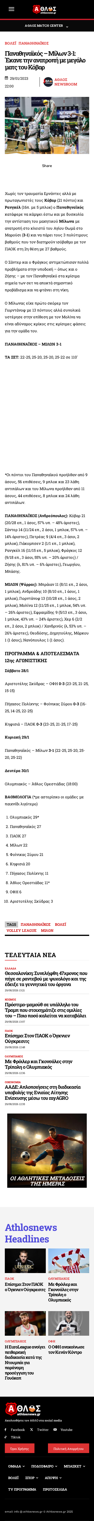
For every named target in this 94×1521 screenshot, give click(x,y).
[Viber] (47, 176)
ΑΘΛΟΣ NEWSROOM (65, 82)
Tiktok (15, 1437)
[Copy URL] (69, 176)
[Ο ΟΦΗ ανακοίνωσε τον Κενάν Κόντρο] (68, 1323)
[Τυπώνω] (80, 176)
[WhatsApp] (36, 176)
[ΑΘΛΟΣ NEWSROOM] (48, 82)
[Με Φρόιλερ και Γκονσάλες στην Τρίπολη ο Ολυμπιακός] (68, 1260)
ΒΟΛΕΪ (10, 43)
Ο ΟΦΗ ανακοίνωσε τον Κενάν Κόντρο (66, 1349)
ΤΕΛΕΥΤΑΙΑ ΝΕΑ (30, 955)
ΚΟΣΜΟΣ (10, 999)
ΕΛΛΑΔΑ (10, 968)
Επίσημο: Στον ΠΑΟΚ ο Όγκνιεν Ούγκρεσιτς (37, 1038)
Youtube (66, 1430)
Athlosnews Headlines (31, 1233)
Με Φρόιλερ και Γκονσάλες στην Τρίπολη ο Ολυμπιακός (38, 1064)
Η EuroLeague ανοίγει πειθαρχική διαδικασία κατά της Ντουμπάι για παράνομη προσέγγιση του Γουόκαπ (25, 1362)
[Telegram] (58, 176)
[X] (25, 176)
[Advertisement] (47, 416)
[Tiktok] (5, 1437)
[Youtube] (55, 1429)
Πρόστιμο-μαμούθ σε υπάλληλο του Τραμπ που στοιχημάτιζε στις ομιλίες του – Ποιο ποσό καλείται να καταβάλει (45, 1010)
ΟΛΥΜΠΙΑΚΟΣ (14, 1056)
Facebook (18, 1430)
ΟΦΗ (51, 1341)
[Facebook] (14, 176)
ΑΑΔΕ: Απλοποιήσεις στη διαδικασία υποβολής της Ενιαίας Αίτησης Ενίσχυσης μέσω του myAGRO (43, 1092)
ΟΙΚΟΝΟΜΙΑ (13, 1082)
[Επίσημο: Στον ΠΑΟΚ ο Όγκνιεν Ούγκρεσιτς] (25, 1260)
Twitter (42, 1430)
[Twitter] (31, 1429)
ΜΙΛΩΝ (47, 930)
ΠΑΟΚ (9, 1030)
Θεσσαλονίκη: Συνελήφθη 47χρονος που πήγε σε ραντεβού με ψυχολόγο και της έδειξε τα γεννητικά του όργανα (46, 978)
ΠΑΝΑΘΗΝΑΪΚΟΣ (34, 43)
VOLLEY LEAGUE (22, 930)
